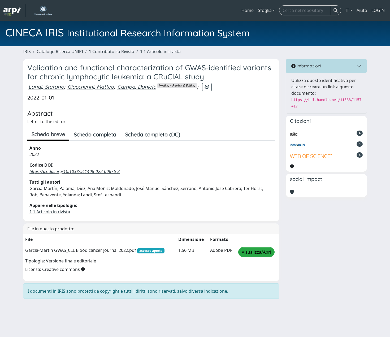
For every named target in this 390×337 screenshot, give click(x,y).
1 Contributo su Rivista (111, 51)
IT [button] (347, 10)
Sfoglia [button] (265, 10)
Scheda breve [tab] (48, 134)
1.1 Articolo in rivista (160, 51)
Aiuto (362, 10)
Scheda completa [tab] (95, 134)
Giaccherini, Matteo (90, 86)
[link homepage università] (43, 10)
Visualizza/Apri (256, 252)
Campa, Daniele (136, 86)
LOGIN (378, 10)
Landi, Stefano (46, 86)
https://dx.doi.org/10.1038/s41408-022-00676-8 (74, 171)
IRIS (27, 51)
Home (247, 10)
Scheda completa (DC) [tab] (152, 134)
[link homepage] (14, 10)
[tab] (189, 134)
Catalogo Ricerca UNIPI (60, 51)
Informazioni (308, 65)
